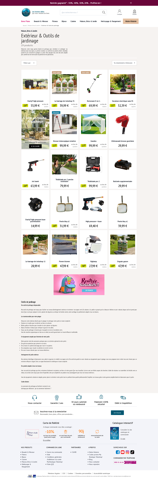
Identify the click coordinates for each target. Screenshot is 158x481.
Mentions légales (54, 473)
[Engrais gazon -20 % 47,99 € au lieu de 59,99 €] (123, 245)
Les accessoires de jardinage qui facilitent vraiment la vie (35, 386)
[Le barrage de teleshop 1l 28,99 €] (35, 245)
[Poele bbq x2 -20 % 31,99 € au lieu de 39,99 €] (64, 205)
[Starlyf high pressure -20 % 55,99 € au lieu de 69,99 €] (35, 85)
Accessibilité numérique (102, 473)
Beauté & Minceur (41, 21)
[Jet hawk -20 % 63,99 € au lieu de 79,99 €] (35, 165)
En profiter (47, 440)
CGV (63, 473)
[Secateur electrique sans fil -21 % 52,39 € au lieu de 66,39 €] (123, 85)
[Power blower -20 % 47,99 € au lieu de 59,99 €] (64, 245)
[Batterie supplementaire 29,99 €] (123, 165)
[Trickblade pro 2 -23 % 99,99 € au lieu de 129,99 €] (93, 165)
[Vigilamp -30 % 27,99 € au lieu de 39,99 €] (93, 245)
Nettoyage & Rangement (111, 21)
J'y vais (123, 439)
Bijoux (64, 21)
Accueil (25, 25)
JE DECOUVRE (35, 146)
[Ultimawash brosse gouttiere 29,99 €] (123, 125)
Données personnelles (83, 473)
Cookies (70, 473)
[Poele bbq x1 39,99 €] (123, 205)
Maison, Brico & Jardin (88, 21)
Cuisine (73, 21)
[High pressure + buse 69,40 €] (93, 205)
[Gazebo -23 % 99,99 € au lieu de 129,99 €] (93, 125)
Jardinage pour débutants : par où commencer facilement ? (36, 388)
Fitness (55, 21)
